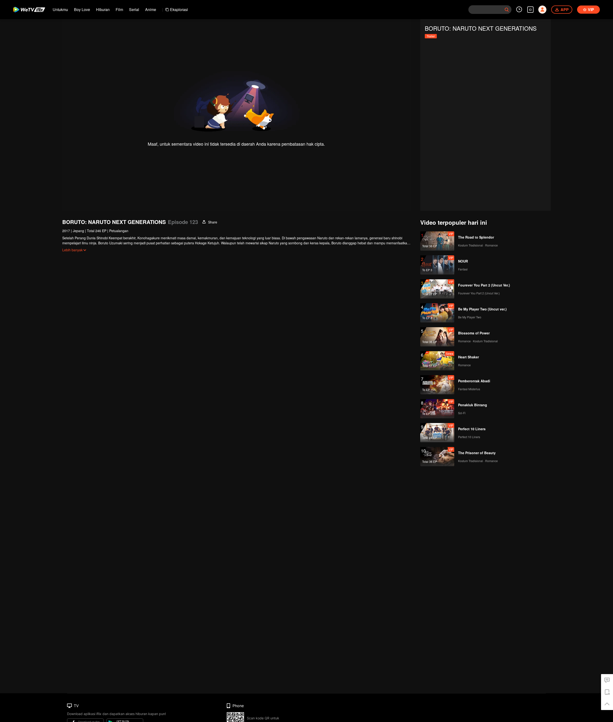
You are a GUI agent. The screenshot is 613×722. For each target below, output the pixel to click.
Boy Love (82, 9)
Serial (134, 9)
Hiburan (103, 9)
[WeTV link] (29, 9)
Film (119, 9)
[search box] (507, 9)
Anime (150, 9)
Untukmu (60, 9)
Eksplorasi (179, 9)
